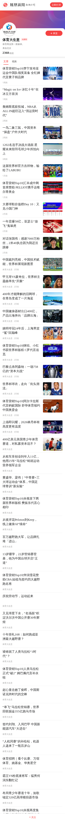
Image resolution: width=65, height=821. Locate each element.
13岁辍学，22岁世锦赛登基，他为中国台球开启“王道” (20, 558)
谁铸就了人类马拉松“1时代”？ (19, 654)
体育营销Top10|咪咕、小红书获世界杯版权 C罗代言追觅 (21, 350)
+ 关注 (32, 817)
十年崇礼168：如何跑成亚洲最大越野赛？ (20, 637)
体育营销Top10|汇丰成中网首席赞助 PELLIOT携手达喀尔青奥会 (21, 187)
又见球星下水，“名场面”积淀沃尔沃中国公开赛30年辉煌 (21, 618)
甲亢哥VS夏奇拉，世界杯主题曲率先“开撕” (21, 279)
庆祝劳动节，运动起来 (18, 596)
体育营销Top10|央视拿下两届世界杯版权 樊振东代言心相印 (21, 503)
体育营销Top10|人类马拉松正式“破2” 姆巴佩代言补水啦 (21, 673)
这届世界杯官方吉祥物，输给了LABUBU (21, 168)
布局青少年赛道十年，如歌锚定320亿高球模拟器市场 (21, 795)
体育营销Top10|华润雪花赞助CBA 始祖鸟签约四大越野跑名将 (21, 579)
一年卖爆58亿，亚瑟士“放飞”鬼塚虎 (20, 224)
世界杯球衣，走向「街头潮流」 (21, 386)
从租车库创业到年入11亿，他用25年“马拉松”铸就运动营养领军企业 (21, 461)
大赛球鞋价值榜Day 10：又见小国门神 (21, 206)
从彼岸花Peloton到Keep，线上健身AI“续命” (20, 522)
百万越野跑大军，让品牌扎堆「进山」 (21, 539)
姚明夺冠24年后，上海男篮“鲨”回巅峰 (21, 330)
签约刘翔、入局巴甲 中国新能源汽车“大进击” (21, 726)
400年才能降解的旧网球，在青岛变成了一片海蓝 (20, 296)
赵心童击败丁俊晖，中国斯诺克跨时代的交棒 (21, 692)
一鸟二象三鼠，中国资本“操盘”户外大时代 (19, 130)
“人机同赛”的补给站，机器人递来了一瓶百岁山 (21, 744)
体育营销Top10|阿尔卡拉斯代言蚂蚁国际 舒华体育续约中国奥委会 (21, 405)
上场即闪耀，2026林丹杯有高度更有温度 (21, 424)
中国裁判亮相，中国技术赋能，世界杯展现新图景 (21, 262)
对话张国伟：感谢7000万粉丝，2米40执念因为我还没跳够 (21, 243)
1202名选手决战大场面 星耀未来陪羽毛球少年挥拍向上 (21, 149)
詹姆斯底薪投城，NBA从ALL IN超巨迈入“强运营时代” (20, 111)
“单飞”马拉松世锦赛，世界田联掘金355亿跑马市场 (21, 709)
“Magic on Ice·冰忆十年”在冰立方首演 (21, 92)
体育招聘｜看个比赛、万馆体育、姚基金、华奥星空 (21, 761)
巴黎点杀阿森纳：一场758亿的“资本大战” (20, 369)
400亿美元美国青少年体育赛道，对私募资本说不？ (20, 441)
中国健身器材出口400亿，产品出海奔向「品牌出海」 (21, 313)
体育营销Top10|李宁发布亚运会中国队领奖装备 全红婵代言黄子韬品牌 (21, 73)
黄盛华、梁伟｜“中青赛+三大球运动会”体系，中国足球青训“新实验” (21, 482)
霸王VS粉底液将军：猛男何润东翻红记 (21, 778)
